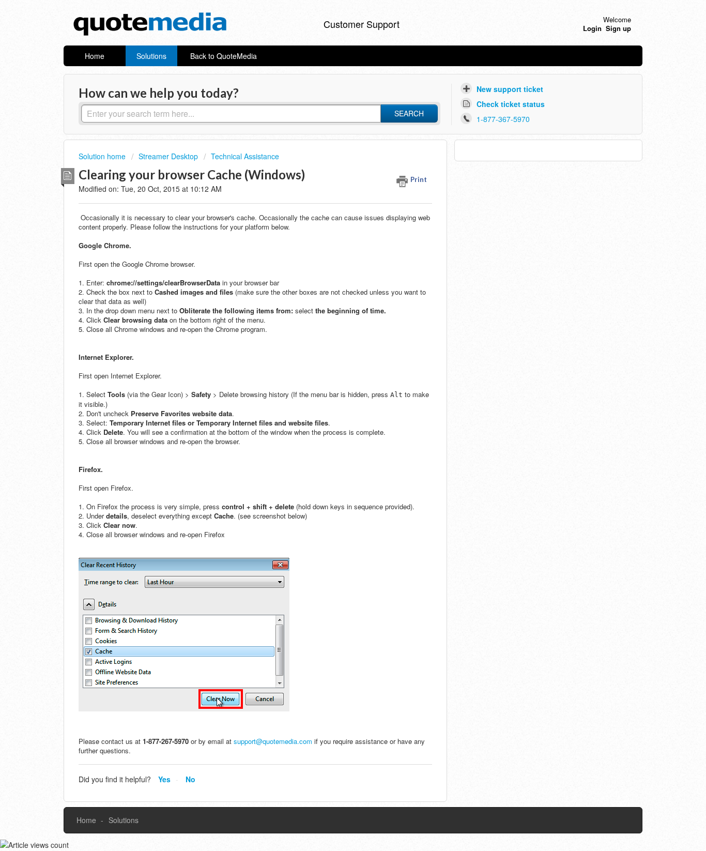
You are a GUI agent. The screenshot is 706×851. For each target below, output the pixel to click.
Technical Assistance (245, 156)
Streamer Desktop (168, 156)
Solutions (151, 56)
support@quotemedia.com (273, 741)
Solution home (103, 156)
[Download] (334, 295)
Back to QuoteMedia (223, 56)
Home (94, 56)
